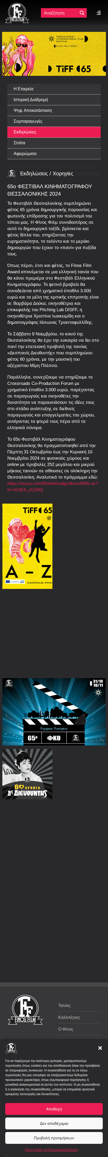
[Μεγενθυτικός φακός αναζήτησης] (82, 12)
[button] (100, 1048)
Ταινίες (64, 1005)
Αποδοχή (54, 1109)
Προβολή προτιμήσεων (54, 1138)
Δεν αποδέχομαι (54, 1123)
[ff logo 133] (17, 4)
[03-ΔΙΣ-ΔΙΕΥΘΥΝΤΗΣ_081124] (27, 774)
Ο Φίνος (65, 1029)
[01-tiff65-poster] (27, 546)
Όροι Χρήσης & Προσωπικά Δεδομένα (51, 1150)
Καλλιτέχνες (69, 1017)
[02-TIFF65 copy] (54, 712)
